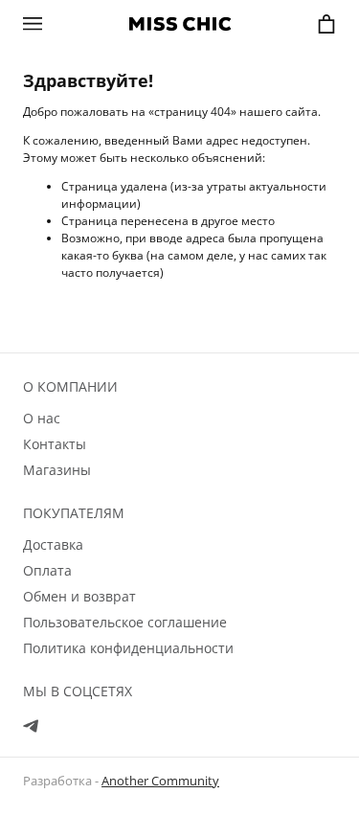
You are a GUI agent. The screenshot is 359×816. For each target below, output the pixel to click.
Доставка (53, 544)
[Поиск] (69, 22)
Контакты (54, 444)
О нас (41, 418)
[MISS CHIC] (180, 24)
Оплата (47, 570)
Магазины (57, 470)
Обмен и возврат (79, 596)
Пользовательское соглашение (125, 622)
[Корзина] (326, 24)
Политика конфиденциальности (128, 648)
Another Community (160, 780)
